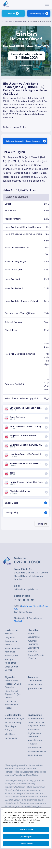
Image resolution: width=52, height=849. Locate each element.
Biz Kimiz (9, 633)
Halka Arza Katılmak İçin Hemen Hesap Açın (23, 141)
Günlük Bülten (35, 684)
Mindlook (18, 621)
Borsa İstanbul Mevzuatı (35, 742)
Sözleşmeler (11, 738)
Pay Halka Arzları (21, 21)
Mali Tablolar (34, 729)
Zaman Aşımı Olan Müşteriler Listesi (36, 724)
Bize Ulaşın (10, 726)
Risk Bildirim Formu (37, 751)
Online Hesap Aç (36, 13)
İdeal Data (10, 734)
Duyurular (10, 637)
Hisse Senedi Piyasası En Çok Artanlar (13, 694)
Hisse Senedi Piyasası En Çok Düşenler (13, 684)
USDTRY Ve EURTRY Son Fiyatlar (11, 704)
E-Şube (11, 13)
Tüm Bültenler (35, 680)
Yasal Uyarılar (11, 655)
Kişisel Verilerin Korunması (12, 650)
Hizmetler (8, 21)
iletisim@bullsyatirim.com (26, 589)
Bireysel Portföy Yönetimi (36, 657)
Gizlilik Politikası (35, 755)
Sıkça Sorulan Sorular (11, 668)
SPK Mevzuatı (34, 747)
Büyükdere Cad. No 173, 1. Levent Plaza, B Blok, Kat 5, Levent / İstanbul (31, 576)
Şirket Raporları (35, 688)
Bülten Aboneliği (13, 722)
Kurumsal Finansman (33, 642)
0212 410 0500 (27, 562)
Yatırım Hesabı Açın (14, 718)
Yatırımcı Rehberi (36, 718)
